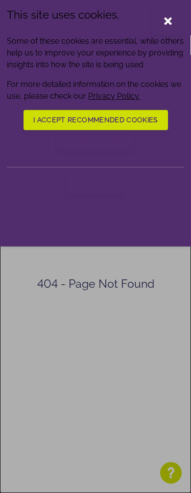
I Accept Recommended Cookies (95, 120)
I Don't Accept (95, 140)
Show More (95, 185)
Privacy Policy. (114, 96)
